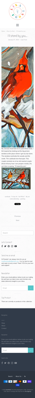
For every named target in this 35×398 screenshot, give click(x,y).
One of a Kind (10, 31)
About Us (18, 376)
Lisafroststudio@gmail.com (10, 261)
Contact (3, 328)
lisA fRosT (21, 196)
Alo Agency (28, 391)
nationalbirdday (14, 199)
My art (28, 196)
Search (10, 376)
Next (17, 220)
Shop (3, 323)
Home (3, 31)
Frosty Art (14, 196)
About (3, 325)
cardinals (7, 196)
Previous (17, 216)
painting (22, 199)
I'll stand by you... (21, 31)
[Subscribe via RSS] (24, 376)
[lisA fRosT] (17, 20)
